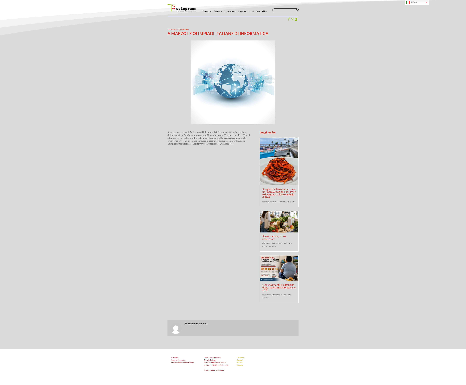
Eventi (251, 11)
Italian (413, 2)
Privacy (239, 362)
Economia (207, 11)
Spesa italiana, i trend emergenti (274, 237)
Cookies (240, 365)
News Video (262, 11)
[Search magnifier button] (297, 10)
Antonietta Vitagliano (271, 243)
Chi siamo (240, 357)
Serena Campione (270, 202)
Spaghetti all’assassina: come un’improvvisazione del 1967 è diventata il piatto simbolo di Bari (279, 193)
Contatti (240, 360)
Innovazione (230, 11)
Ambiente (218, 11)
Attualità (242, 11)
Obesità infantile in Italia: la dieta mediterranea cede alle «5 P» (279, 287)
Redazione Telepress (198, 323)
